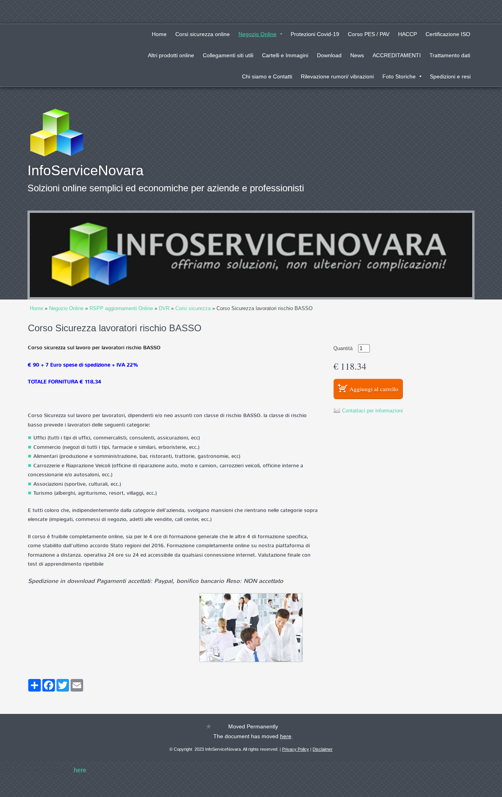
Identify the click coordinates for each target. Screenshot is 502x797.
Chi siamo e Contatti (267, 76)
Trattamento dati (449, 55)
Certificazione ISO (448, 34)
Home (159, 34)
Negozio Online (257, 34)
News (357, 55)
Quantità (343, 348)
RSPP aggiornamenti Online (121, 308)
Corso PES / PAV (368, 34)
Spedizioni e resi (450, 76)
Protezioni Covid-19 (315, 34)
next (450, 255)
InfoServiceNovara (85, 170)
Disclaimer (323, 749)
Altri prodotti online (171, 55)
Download (329, 55)
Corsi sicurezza (193, 308)
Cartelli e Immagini (285, 55)
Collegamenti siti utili (228, 55)
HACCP (407, 34)
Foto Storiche (399, 76)
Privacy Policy (295, 749)
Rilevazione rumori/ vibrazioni (337, 76)
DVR (164, 308)
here (285, 736)
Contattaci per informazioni (372, 411)
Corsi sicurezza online (202, 34)
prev (52, 255)
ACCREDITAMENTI (397, 55)
